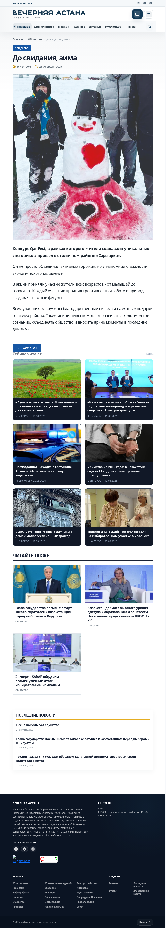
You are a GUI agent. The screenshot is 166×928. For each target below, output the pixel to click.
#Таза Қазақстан (22, 3)
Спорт (80, 906)
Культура (50, 892)
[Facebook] (150, 3)
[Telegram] (144, 3)
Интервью (95, 26)
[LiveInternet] (35, 859)
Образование (53, 897)
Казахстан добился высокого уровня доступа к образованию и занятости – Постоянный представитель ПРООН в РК (119, 614)
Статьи (113, 890)
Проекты (18, 906)
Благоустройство (44, 26)
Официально (52, 901)
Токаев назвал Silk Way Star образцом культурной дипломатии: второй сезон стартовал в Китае (76, 759)
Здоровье (79, 26)
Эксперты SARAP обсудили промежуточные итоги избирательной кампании (37, 680)
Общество (35, 39)
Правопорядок (85, 901)
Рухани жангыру (54, 906)
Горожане (64, 26)
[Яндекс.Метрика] (21, 859)
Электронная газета (141, 892)
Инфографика (21, 892)
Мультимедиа (113, 26)
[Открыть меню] (148, 14)
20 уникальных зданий (58, 883)
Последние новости (139, 885)
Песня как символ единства (37, 725)
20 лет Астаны (21, 883)
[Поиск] (149, 27)
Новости (131, 26)
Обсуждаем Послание (90, 897)
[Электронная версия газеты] (137, 14)
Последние (23, 26)
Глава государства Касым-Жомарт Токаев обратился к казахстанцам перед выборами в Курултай (43, 612)
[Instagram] (138, 3)
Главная (18, 39)
